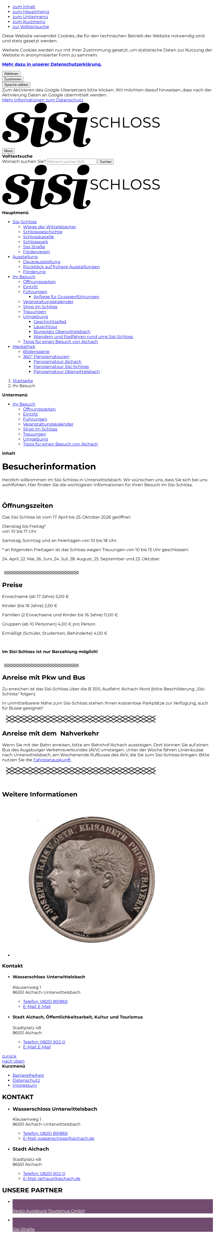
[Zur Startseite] (81, 145)
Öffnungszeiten (39, 281)
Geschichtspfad (50, 321)
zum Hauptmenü (31, 11)
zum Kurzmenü (29, 21)
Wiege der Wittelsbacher (49, 226)
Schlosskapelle (38, 236)
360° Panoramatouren (46, 356)
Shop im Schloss (40, 306)
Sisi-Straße (34, 246)
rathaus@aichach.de (51, 1178)
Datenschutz (26, 1080)
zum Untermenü (30, 16)
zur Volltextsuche (31, 26)
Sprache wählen (16, 85)
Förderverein (36, 251)
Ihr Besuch (24, 276)
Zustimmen (12, 79)
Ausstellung (25, 256)
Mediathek (24, 346)
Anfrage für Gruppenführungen (66, 296)
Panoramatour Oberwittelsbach (67, 371)
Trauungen (34, 311)
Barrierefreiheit (28, 1075)
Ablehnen (11, 74)
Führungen (35, 291)
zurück (9, 1056)
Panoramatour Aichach (58, 361)
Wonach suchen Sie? (24, 161)
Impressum (25, 1085)
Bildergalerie (36, 351)
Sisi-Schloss (25, 221)
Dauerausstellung (41, 261)
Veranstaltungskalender (48, 301)
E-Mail (37, 1006)
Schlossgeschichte (42, 231)
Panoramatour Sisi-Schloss (61, 366)
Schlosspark (35, 241)
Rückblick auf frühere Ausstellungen (61, 266)
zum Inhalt (24, 6)
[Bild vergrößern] (41, 666)
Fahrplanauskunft (52, 759)
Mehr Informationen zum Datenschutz (42, 99)
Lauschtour (45, 326)
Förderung (34, 271)
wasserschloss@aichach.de (58, 1138)
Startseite (23, 380)
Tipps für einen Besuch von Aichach (60, 341)
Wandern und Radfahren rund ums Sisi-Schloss (83, 336)
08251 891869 (45, 1001)
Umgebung (35, 316)
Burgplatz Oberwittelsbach (62, 331)
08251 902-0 (44, 1042)
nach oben (13, 1061)
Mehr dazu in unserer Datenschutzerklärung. (51, 64)
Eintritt (30, 286)
